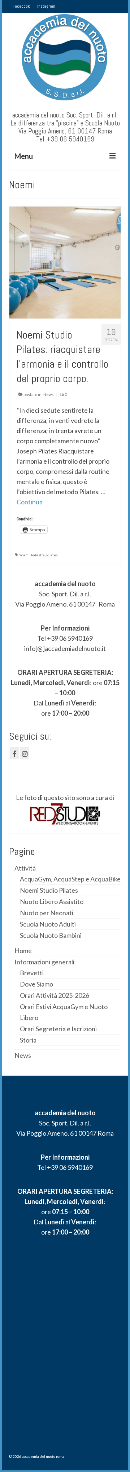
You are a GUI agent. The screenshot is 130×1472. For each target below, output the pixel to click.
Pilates (52, 555)
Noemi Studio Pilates (49, 890)
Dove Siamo (36, 984)
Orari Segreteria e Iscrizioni (58, 1029)
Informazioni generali (44, 962)
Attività (25, 868)
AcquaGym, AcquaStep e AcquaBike (70, 879)
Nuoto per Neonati (46, 913)
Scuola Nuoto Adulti (48, 924)
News (48, 394)
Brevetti (32, 973)
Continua (30, 502)
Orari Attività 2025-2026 (54, 995)
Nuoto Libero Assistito (51, 901)
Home (23, 951)
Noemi (24, 555)
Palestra (38, 555)
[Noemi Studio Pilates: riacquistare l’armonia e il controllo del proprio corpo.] (65, 262)
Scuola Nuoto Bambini (51, 935)
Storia (28, 1040)
